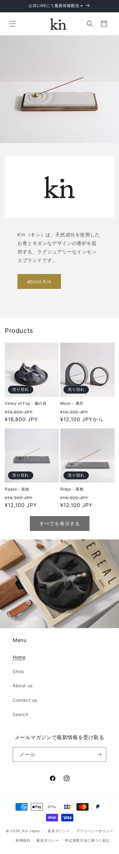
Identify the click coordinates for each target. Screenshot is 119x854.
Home (19, 657)
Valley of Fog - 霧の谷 (25, 403)
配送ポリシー (47, 840)
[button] (13, 24)
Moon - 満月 (71, 403)
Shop (18, 671)
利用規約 (23, 840)
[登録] (99, 754)
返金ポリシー (59, 831)
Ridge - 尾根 (72, 489)
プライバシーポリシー (94, 831)
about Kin (39, 281)
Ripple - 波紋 (17, 489)
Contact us (25, 700)
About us (23, 685)
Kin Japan (31, 831)
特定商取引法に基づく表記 (87, 840)
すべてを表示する (59, 524)
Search (21, 714)
